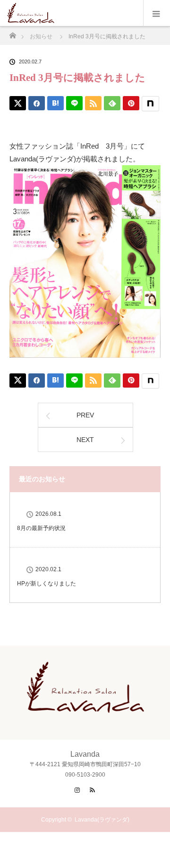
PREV (85, 415)
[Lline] (74, 103)
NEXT (85, 439)
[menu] (156, 13)
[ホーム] (12, 32)
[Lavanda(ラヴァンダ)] (85, 705)
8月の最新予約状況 (41, 528)
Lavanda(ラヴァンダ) (102, 819)
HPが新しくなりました (46, 583)
